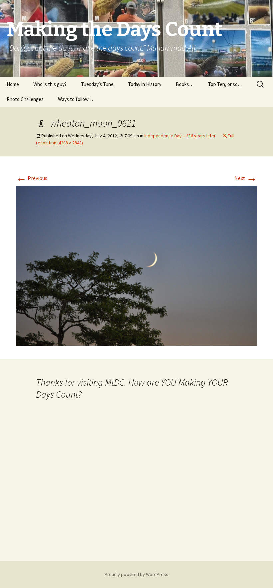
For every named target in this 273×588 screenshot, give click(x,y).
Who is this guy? (50, 84)
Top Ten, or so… (225, 84)
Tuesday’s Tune (97, 84)
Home (13, 84)
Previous (31, 178)
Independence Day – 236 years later (180, 136)
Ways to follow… (75, 99)
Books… (185, 84)
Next (245, 178)
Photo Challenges (25, 99)
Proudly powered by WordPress (136, 574)
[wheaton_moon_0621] (136, 265)
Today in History (144, 84)
